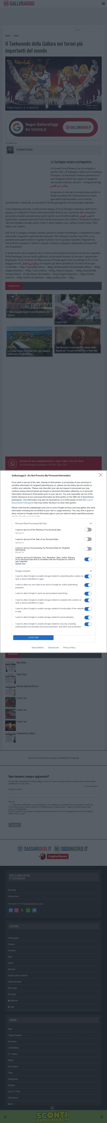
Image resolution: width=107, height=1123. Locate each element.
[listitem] (53, 523)
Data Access (53, 647)
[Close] (101, 475)
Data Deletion (38, 647)
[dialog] (53, 561)
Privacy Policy (69, 647)
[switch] (88, 529)
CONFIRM (33, 638)
